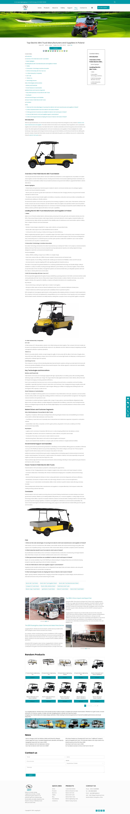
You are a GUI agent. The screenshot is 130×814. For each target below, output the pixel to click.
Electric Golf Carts (70, 793)
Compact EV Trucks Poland (32, 586)
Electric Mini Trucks (70, 794)
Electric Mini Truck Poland (32, 583)
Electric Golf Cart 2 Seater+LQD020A (97, 697)
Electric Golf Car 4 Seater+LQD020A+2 (81, 697)
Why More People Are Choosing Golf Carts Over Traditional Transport (84, 738)
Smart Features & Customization (34, 87)
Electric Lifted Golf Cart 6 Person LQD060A (32, 697)
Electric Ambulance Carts (72, 791)
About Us (54, 793)
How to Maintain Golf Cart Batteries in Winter (37, 744)
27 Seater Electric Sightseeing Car (33, 673)
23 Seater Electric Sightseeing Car (49, 673)
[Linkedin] (99, 811)
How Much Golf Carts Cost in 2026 (75, 744)
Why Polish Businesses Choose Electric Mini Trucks (38, 92)
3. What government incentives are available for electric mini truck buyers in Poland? (46, 112)
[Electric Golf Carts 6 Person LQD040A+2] (49, 688)
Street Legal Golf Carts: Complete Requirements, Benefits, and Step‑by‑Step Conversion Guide (45, 740)
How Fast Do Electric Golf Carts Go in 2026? (37, 746)
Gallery (54, 794)
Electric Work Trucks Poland (76, 589)
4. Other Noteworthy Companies (34, 73)
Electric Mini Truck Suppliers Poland (48, 583)
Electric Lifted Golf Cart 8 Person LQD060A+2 (97, 673)
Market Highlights (30, 61)
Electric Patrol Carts (70, 797)
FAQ (27, 104)
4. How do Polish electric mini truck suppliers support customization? (42, 114)
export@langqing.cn (22, 2)
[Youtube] (104, 811)
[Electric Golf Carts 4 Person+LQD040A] (65, 688)
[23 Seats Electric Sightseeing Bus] (81, 662)
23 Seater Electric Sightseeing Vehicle (65, 673)
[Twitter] (101, 811)
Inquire (33, 677)
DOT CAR (29, 75)
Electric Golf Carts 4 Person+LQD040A (65, 697)
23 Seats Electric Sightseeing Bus (81, 673)
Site (71, 45)
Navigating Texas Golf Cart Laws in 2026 (36, 742)
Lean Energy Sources (31, 80)
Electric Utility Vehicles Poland (48, 586)
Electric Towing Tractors (71, 801)
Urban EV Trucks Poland (62, 589)
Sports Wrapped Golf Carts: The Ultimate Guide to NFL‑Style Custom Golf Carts (85, 740)
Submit (30, 775)
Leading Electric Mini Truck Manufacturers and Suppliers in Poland (41, 63)
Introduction (29, 56)
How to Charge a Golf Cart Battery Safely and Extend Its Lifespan (43, 738)
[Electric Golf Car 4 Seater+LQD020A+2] (81, 688)
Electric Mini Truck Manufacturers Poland (68, 583)
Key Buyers (28, 95)
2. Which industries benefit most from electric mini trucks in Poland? (42, 109)
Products (54, 791)
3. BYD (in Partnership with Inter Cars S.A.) (36, 71)
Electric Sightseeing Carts (72, 798)
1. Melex (28, 66)
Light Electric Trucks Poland (48, 589)
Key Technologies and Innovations (34, 83)
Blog (53, 797)
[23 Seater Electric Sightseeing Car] (49, 661)
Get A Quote (103, 7)
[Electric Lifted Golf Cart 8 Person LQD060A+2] (97, 664)
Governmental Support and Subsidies (34, 97)
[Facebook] (97, 811)
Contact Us (55, 801)
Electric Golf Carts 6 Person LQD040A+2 (48, 697)
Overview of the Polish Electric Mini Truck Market (37, 58)
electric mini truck (33, 135)
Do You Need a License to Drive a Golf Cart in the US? (80, 746)
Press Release (55, 798)
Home (53, 789)
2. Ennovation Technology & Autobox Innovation (37, 68)
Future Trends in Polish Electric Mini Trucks (36, 100)
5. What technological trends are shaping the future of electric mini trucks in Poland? (46, 116)
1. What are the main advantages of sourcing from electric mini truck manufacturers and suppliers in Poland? (52, 107)
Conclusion (28, 102)
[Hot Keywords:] (115, 2)
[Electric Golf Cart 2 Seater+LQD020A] (97, 688)
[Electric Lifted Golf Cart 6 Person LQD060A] (32, 688)
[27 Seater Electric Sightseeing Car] (32, 662)
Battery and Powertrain (31, 85)
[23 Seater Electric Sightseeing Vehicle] (65, 662)
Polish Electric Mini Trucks (63, 586)
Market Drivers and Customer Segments (35, 90)
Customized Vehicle (70, 789)
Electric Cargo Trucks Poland (32, 589)
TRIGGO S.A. (29, 78)
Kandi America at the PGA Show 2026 (75, 742)
